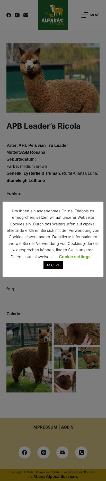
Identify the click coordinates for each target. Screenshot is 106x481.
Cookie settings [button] (75, 256)
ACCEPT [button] (53, 265)
